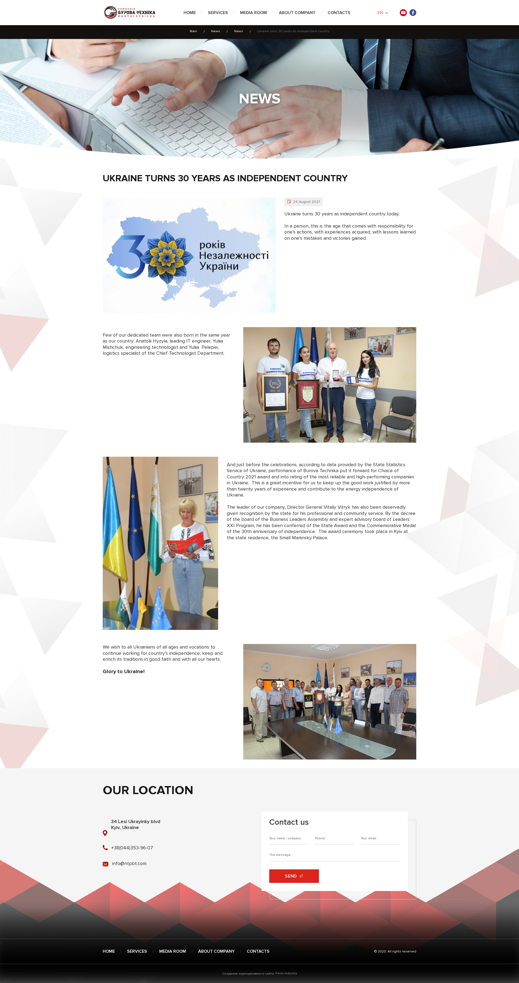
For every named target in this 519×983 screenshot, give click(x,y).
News (215, 31)
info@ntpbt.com (129, 863)
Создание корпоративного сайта (248, 974)
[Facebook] (413, 12)
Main (193, 31)
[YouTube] (403, 12)
